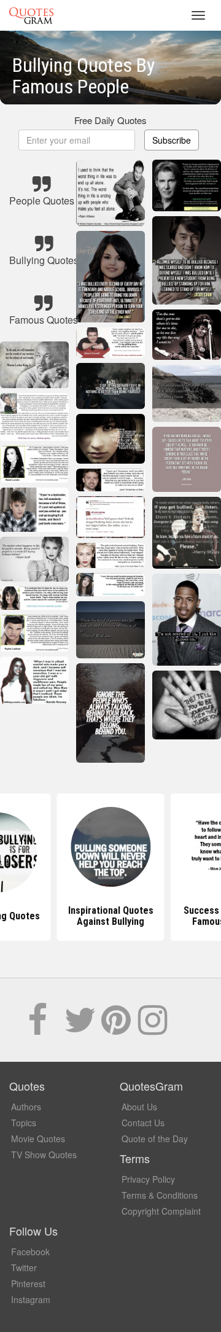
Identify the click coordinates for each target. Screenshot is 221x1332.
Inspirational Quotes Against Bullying (77, 916)
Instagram (30, 1299)
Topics (23, 1122)
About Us (139, 1106)
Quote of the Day (155, 1138)
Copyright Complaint (161, 1211)
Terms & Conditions (160, 1195)
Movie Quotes (38, 1138)
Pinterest (28, 1283)
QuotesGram (31, 15)
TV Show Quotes (44, 1154)
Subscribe (171, 140)
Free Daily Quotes (110, 120)
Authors (26, 1106)
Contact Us (143, 1122)
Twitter (24, 1267)
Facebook (30, 1251)
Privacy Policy (148, 1179)
